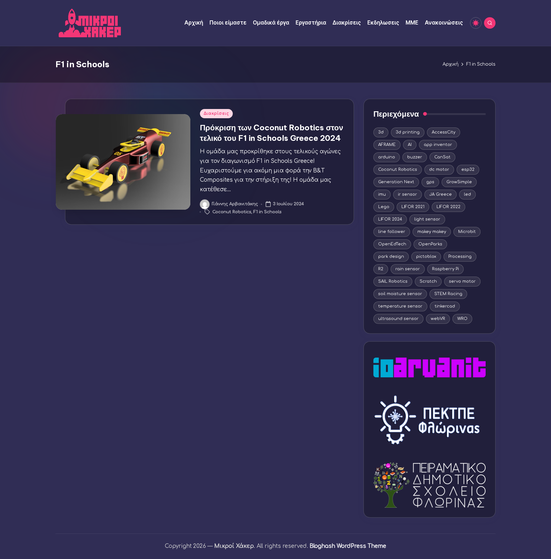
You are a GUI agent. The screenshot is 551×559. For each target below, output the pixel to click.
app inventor (438, 144)
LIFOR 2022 (448, 207)
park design (391, 256)
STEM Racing (448, 294)
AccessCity (443, 132)
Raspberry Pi (445, 269)
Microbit (467, 231)
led (467, 194)
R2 (380, 269)
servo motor (462, 281)
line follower (391, 231)
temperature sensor (400, 306)
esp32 (467, 169)
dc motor (439, 169)
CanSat (442, 157)
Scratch (428, 281)
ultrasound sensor (398, 318)
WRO (462, 318)
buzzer (414, 157)
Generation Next (396, 182)
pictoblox (426, 256)
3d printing (408, 132)
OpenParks (430, 244)
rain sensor (407, 269)
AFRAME (387, 144)
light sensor (427, 219)
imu (382, 194)
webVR (438, 318)
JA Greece (440, 194)
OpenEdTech (392, 244)
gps (430, 182)
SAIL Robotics (393, 281)
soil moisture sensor (400, 294)
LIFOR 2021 (412, 207)
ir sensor (407, 194)
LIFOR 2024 (390, 219)
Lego (383, 207)
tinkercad (445, 306)
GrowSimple (459, 182)
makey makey (431, 231)
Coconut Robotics (231, 212)
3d (381, 132)
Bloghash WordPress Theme (348, 546)
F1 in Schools (267, 212)
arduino (386, 157)
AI (410, 144)
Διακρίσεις (216, 113)
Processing (460, 256)
